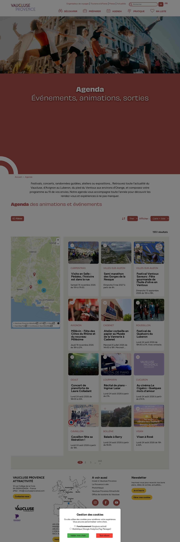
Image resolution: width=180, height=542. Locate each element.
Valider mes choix (78, 535)
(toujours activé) (91, 526)
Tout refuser (104, 535)
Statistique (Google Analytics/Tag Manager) (91, 529)
